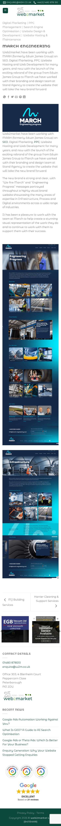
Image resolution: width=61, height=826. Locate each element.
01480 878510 (11, 662)
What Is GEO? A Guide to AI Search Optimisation (26, 732)
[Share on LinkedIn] (24, 97)
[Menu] (5, 10)
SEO (5, 142)
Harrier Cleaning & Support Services (46, 598)
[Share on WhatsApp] (4, 97)
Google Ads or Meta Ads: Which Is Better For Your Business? (30, 742)
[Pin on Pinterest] (20, 97)
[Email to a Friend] (16, 97)
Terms (40, 812)
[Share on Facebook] (8, 97)
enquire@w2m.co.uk (16, 666)
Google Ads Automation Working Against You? (30, 721)
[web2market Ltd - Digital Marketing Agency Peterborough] (30, 10)
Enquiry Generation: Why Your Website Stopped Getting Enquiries (29, 752)
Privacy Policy (25, 812)
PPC (37, 142)
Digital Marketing (14, 22)
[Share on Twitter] (12, 97)
